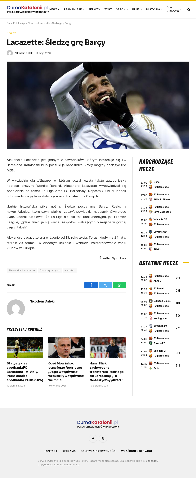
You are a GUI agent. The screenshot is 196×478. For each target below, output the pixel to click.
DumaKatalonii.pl (16, 23)
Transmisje (73, 9)
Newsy (54, 9)
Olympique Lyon (50, 270)
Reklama (69, 450)
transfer (70, 270)
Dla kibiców (173, 9)
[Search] (188, 9)
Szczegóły (152, 460)
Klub (136, 9)
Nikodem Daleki (24, 52)
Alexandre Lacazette (22, 270)
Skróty (94, 9)
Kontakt (51, 450)
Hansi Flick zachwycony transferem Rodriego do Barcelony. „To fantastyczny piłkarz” (107, 371)
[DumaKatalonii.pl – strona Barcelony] (28, 9)
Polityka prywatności (98, 450)
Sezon (121, 9)
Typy (108, 9)
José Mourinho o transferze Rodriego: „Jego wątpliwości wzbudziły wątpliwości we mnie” (66, 371)
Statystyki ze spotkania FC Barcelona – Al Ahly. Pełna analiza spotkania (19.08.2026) (25, 371)
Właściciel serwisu (136, 450)
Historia (153, 9)
